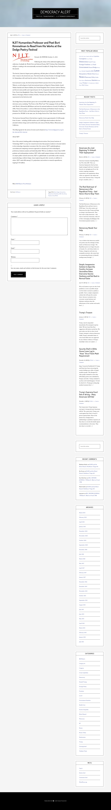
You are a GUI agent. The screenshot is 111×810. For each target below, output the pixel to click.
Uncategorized (82, 746)
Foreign (81, 64)
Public (96, 77)
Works (56, 195)
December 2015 (83, 586)
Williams (86, 85)
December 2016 (83, 582)
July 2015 (81, 609)
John (92, 71)
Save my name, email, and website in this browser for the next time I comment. (34, 268)
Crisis (88, 59)
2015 (82, 56)
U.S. (88, 83)
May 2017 (81, 563)
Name (13, 239)
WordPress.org (83, 782)
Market (89, 74)
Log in (80, 768)
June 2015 (81, 614)
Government (84, 67)
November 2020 (83, 536)
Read (53, 195)
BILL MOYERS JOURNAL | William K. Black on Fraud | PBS (89, 480)
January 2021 (82, 526)
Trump (84, 83)
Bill (90, 56)
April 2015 (82, 623)
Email (13, 248)
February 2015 (83, 632)
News (81, 77)
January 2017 (82, 577)
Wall (83, 85)
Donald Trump (91, 62)
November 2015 (83, 591)
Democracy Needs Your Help (86, 118)
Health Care (82, 705)
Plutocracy (88, 77)
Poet (62, 194)
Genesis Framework (61, 801)
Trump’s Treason (83, 133)
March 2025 (82, 513)
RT (80, 723)
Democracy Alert (55, 11)
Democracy (83, 61)
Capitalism (96, 56)
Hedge (95, 67)
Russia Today (82, 733)
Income (83, 71)
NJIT (60, 194)
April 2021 (82, 522)
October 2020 (82, 540)
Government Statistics (85, 700)
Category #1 (82, 663)
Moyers (97, 74)
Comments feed (83, 777)
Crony (90, 59)
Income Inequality (83, 709)
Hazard (91, 67)
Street (99, 80)
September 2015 (83, 600)
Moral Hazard (82, 714)
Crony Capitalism (83, 673)
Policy (93, 77)
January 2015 (82, 637)
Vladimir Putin (83, 751)
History (98, 67)
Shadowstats (88, 80)
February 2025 (83, 517)
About (84, 56)
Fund (94, 65)
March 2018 (82, 559)
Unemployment (92, 83)
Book (92, 56)
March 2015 (82, 628)
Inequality (88, 71)
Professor (50, 195)
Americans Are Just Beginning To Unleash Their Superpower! (87, 150)
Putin (80, 80)
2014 (80, 56)
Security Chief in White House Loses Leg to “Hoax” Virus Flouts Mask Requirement (89, 352)
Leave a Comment (26, 35)
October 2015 (82, 596)
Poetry (65, 194)
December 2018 (83, 549)
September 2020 (83, 545)
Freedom (87, 64)
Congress (81, 668)
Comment (14, 216)
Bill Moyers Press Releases (23, 184)
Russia (83, 80)
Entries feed (82, 773)
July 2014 (81, 642)
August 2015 (82, 605)
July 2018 (81, 554)
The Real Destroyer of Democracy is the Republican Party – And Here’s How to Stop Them (89, 111)
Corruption (82, 59)
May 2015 (81, 619)
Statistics (94, 80)
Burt (55, 192)
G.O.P (80, 696)
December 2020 (83, 531)
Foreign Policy (82, 686)
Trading (80, 83)
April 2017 (82, 568)
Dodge (58, 192)
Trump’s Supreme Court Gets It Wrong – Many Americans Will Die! (88, 394)
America (88, 56)
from (64, 192)
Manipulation (83, 74)
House (80, 71)
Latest (96, 70)
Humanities (50, 194)
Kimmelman (56, 194)
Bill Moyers (18, 192)
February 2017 (83, 573)
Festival (61, 192)
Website (13, 257)
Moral (93, 74)
